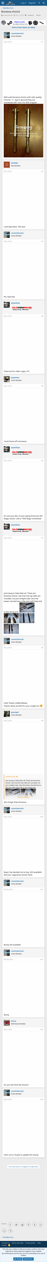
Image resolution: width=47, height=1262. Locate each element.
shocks (38, 15)
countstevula (8, 15)
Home (4, 1245)
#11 (41, 889)
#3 (42, 241)
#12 (41, 959)
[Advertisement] (23, 69)
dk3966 (14, 163)
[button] (3, 2)
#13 (41, 1029)
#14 (41, 1099)
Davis (13, 1021)
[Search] (43, 3)
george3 (15, 712)
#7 (42, 538)
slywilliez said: (10, 776)
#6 (42, 460)
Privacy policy (30, 1243)
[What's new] (39, 3)
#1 (42, 42)
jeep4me (15, 377)
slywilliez (15, 303)
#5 (42, 386)
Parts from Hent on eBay (23, 27)
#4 (42, 316)
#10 (41, 817)
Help (39, 1243)
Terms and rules (17, 1243)
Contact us (6, 1243)
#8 (42, 648)
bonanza (31, 15)
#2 (42, 171)
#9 (42, 721)
